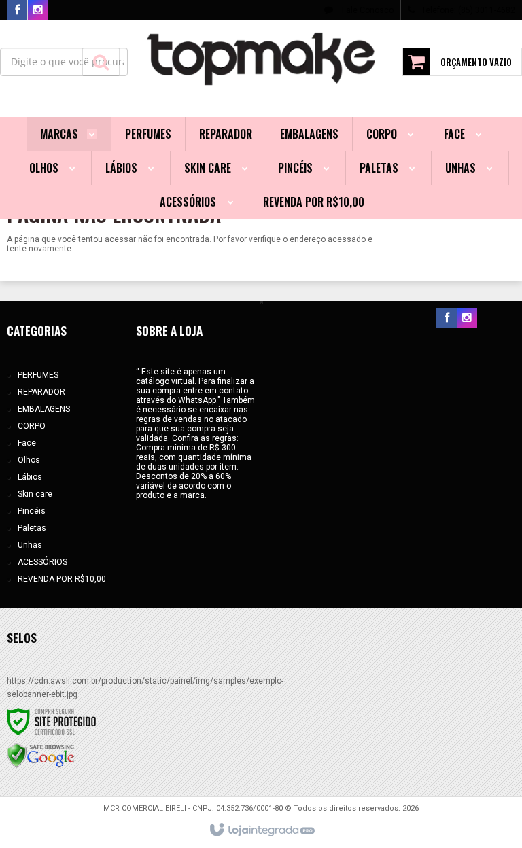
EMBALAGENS (44, 409)
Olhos (29, 460)
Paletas (32, 528)
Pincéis (32, 511)
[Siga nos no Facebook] (17, 11)
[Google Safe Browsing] (41, 755)
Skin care (35, 494)
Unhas (30, 545)
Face (27, 443)
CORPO (32, 426)
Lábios (30, 477)
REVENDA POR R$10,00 (62, 579)
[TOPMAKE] (260, 58)
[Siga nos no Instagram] (38, 11)
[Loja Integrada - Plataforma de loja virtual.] (261, 830)
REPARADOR (41, 392)
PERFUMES (38, 375)
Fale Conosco (367, 10)
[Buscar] (101, 62)
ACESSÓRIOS (42, 562)
